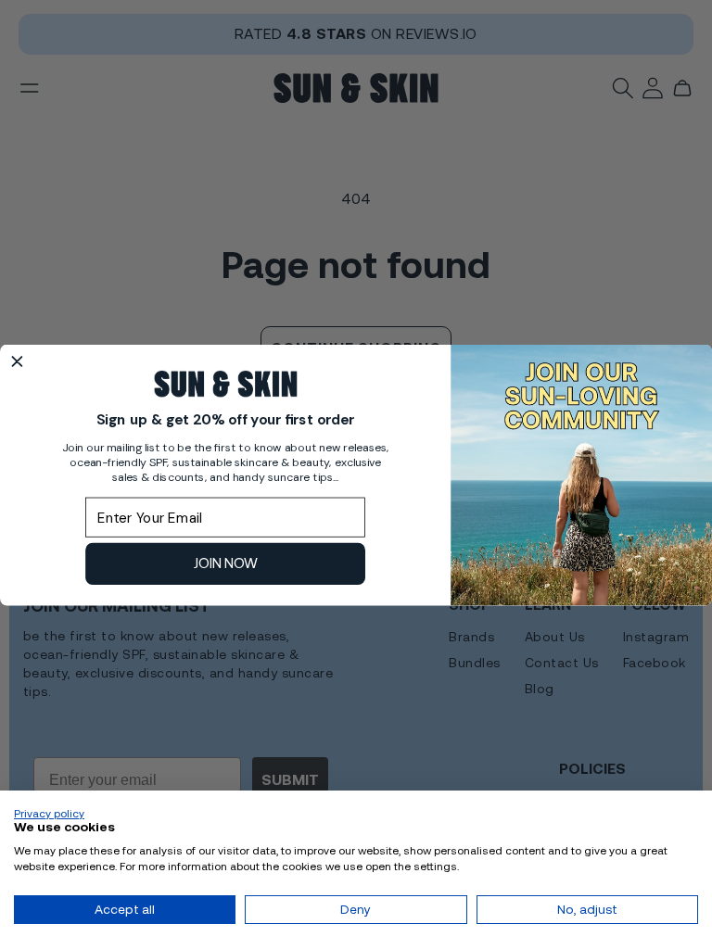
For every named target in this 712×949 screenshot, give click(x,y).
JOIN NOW (226, 563)
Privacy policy (49, 813)
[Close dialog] (17, 361)
